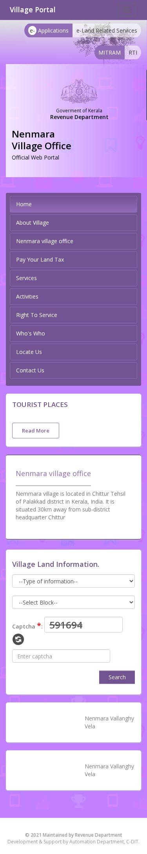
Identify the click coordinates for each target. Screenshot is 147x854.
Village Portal (33, 9)
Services (26, 278)
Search (117, 677)
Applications (49, 30)
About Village (32, 222)
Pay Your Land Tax (40, 259)
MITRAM (109, 52)
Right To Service (36, 315)
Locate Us (29, 352)
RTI (133, 52)
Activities (27, 296)
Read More (35, 430)
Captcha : (27, 625)
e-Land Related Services (106, 30)
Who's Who (30, 333)
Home (24, 204)
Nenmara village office (44, 241)
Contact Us (30, 370)
